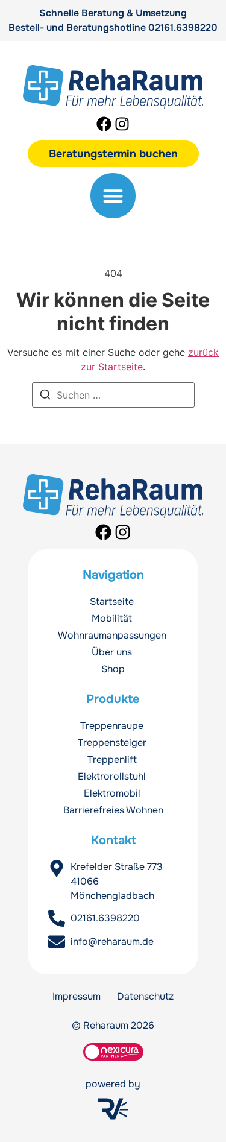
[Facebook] (103, 123)
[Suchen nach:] (113, 395)
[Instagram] (122, 123)
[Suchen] (45, 396)
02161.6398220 (183, 27)
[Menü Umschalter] (113, 195)
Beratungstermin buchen (113, 153)
